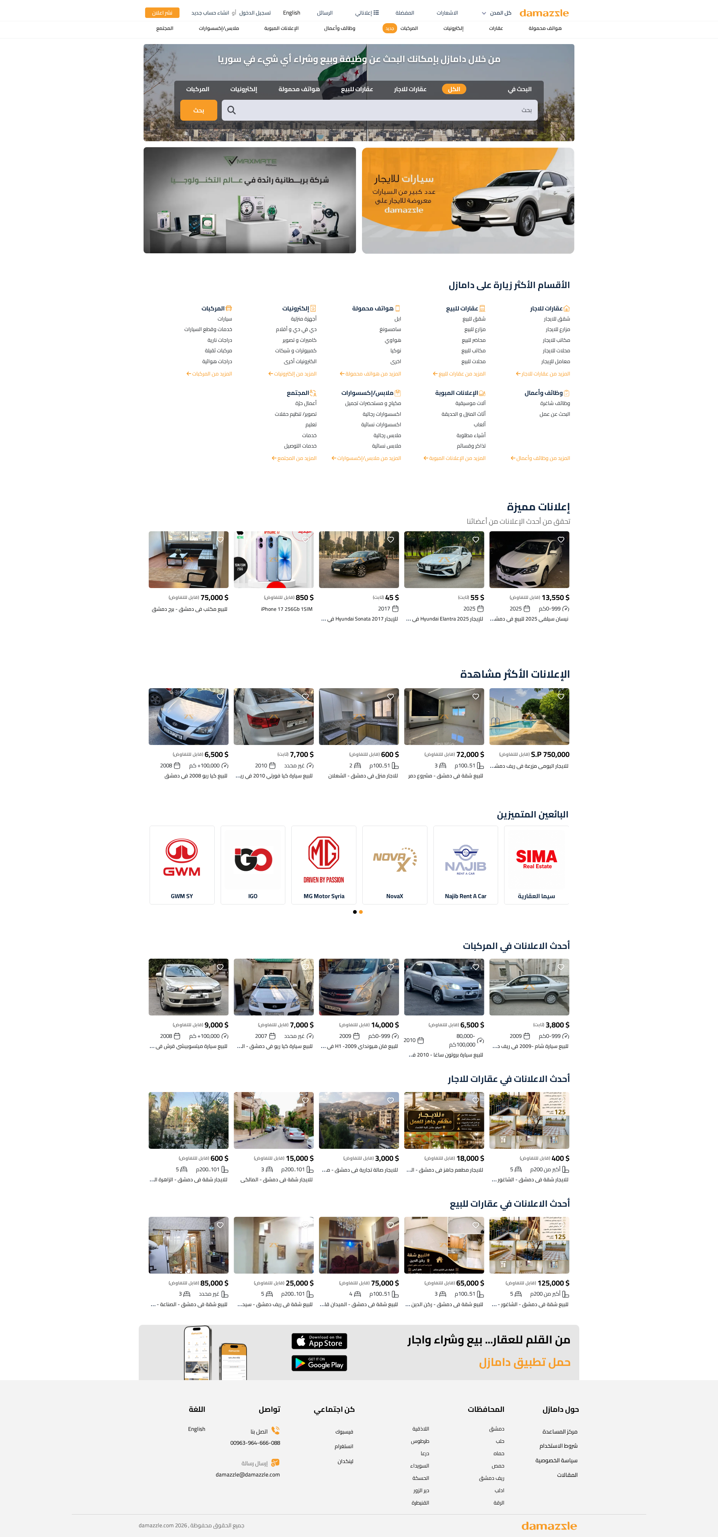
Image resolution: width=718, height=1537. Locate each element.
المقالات (567, 1474)
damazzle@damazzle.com (248, 1474)
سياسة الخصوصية (557, 1460)
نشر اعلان (162, 13)
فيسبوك (344, 1432)
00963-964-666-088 (255, 1442)
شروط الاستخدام (559, 1445)
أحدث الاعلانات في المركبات (516, 946)
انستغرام (344, 1446)
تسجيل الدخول (255, 13)
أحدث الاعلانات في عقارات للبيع (510, 1204)
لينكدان (345, 1461)
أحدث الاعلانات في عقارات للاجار (509, 1079)
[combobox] (387, 110)
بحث (198, 110)
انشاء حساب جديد (210, 13)
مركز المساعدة (560, 1431)
